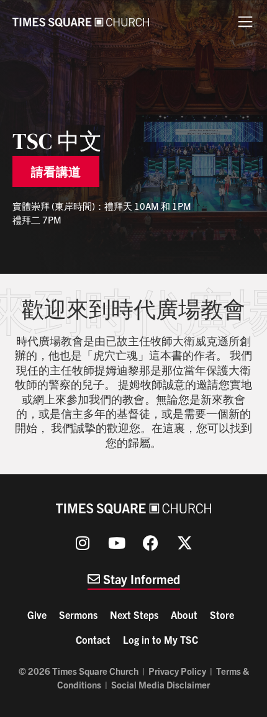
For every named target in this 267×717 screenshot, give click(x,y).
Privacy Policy (177, 671)
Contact (93, 639)
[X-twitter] (185, 543)
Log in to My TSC (160, 639)
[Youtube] (116, 543)
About (184, 614)
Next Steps (134, 614)
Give (37, 614)
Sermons (78, 614)
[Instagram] (82, 543)
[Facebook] (150, 543)
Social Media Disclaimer (160, 684)
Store (222, 614)
